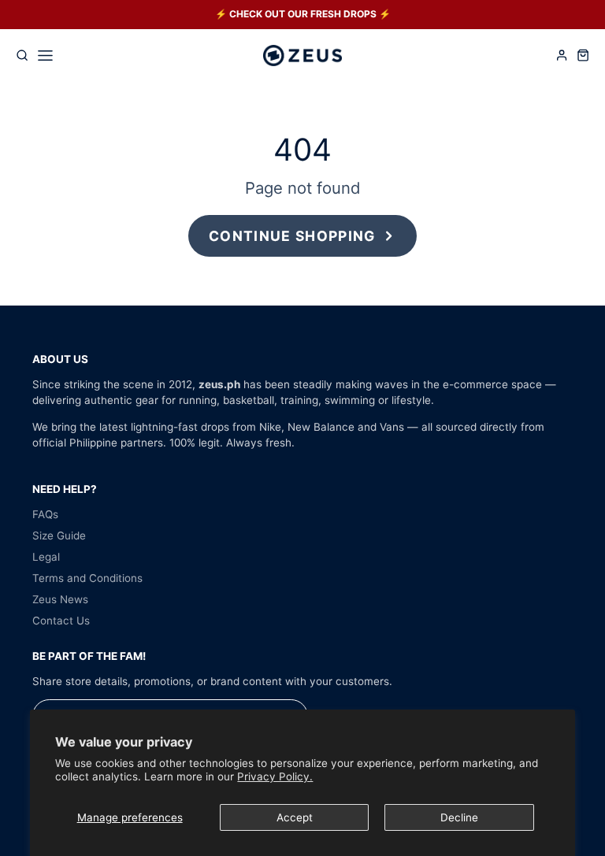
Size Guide (59, 535)
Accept (295, 817)
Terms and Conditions (87, 578)
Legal (46, 556)
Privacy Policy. (275, 776)
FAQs (45, 514)
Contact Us (61, 620)
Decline (459, 817)
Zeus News (60, 599)
